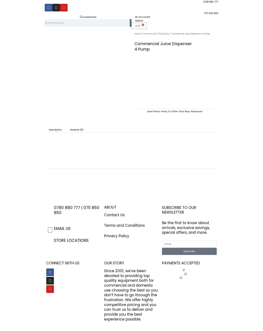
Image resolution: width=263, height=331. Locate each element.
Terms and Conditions (124, 225)
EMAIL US (62, 228)
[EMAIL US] (50, 230)
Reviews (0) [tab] (76, 129)
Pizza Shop (163, 33)
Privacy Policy (116, 236)
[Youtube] (50, 289)
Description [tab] (55, 129)
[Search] (131, 23)
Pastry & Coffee (169, 111)
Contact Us (114, 215)
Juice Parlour (153, 111)
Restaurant (196, 111)
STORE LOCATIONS (71, 240)
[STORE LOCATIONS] (50, 242)
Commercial (149, 33)
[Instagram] (50, 280)
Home (138, 33)
